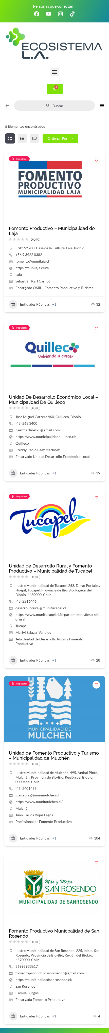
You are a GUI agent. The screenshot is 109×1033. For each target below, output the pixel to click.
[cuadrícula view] (10, 138)
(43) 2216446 (26, 601)
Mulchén (22, 808)
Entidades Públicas (35, 304)
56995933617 (26, 966)
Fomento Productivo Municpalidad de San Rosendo (54, 933)
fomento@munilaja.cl (32, 261)
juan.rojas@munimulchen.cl (37, 795)
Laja (18, 274)
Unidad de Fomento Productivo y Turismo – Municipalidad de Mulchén (54, 755)
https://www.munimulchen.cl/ (39, 801)
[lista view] (22, 138)
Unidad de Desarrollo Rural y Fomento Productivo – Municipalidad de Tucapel (50, 568)
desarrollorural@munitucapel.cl (40, 608)
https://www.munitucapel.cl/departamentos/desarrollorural (57, 616)
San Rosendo (25, 986)
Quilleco (22, 443)
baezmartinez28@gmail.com (37, 430)
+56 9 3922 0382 (28, 254)
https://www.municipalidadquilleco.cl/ (45, 436)
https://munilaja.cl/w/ (32, 268)
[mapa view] (34, 138)
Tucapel (21, 626)
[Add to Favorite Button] (96, 160)
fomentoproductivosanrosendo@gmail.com (49, 973)
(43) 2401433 (26, 788)
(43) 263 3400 (26, 423)
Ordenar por (58, 138)
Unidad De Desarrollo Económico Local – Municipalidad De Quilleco (53, 399)
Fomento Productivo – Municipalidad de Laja (52, 231)
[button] (54, 72)
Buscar (57, 106)
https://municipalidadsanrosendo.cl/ (43, 979)
